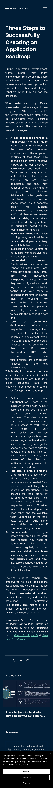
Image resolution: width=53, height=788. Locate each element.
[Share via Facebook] (6, 660)
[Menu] (45, 8)
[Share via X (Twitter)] (13, 660)
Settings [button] (26, 783)
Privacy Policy (22, 764)
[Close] (49, 755)
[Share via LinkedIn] (20, 660)
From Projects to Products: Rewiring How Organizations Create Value (24, 714)
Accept (26, 771)
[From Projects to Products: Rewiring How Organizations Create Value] (26, 693)
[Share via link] (27, 660)
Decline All (26, 777)
